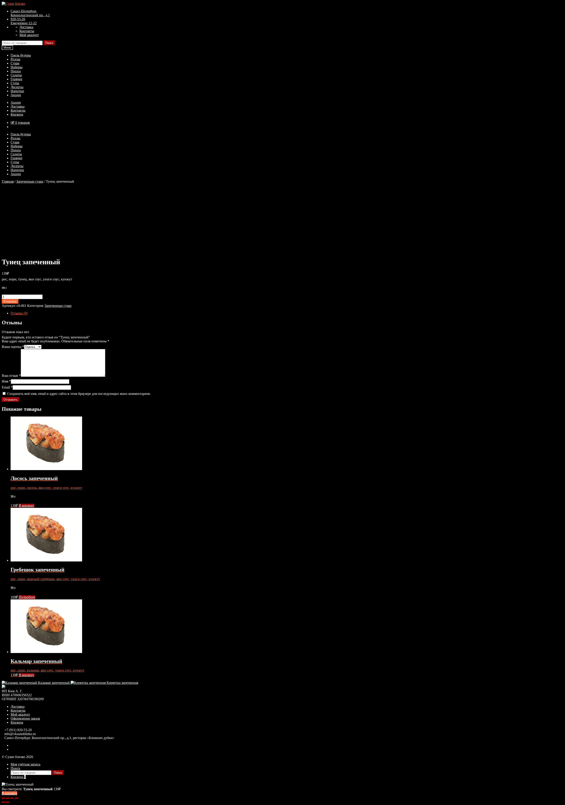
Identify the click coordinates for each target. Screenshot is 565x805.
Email (7, 387)
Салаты (16, 75)
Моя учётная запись (25, 764)
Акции (16, 95)
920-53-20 (24, 21)
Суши (15, 63)
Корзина (17, 114)
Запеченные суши (29, 181)
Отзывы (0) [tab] (19, 313)
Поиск (49, 43)
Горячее (16, 79)
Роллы (15, 59)
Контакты (26, 31)
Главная (8, 181)
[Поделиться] (12, 798)
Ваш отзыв (11, 375)
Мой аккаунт (29, 35)
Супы (15, 83)
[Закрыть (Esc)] (17, 798)
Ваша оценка (13, 347)
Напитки (17, 91)
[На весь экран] (8, 798)
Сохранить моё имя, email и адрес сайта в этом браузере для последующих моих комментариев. (79, 394)
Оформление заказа (25, 718)
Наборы (17, 67)
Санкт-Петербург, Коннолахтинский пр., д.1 (30, 13)
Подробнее (27, 597)
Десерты (17, 87)
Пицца (16, 71)
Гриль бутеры (21, 55)
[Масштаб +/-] (3, 798)
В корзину (10, 301)
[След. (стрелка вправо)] (8, 802)
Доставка (26, 27)
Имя (6, 381)
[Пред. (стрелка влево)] (3, 802)
